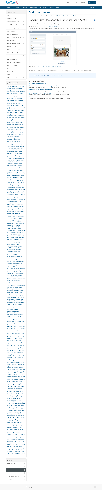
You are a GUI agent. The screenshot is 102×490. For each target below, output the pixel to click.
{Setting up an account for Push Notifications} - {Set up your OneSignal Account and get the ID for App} (15, 345)
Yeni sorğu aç (10, 479)
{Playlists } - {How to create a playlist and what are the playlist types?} (15, 290)
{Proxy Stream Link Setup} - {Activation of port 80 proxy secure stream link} (15, 294)
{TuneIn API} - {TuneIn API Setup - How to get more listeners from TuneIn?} (15, 424)
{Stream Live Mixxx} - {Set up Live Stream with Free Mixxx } (15, 393)
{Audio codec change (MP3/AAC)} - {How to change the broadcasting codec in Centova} (16, 117)
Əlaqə (57, 7)
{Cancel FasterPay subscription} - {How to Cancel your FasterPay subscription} (16, 149)
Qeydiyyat (82, 2)
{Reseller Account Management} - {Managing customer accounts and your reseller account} (15, 312)
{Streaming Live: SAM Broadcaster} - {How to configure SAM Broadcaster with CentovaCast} (15, 410)
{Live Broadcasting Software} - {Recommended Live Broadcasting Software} (15, 249)
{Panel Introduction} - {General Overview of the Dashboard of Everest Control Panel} (15, 271)
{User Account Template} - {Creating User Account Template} (16, 436)
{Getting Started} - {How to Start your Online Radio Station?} (15, 228)
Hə (54, 76)
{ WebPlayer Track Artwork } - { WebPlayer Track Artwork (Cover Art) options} (16, 93)
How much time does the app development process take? (44, 86)
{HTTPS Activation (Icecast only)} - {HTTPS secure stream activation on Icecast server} (16, 241)
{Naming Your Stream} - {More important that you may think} (16, 268)
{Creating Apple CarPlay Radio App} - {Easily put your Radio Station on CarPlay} (16, 182)
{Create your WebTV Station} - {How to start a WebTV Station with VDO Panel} (16, 175)
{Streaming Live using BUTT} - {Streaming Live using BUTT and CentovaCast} (14, 400)
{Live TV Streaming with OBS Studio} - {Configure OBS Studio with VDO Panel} (16, 253)
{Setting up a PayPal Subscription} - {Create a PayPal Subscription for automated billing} (14, 340)
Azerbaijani (69, 2)
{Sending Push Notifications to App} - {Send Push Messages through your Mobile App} (15, 323)
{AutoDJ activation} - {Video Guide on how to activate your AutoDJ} (15, 124)
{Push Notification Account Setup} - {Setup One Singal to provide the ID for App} (15, 297)
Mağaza (17, 7)
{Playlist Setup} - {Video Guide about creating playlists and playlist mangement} (16, 287)
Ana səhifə (10, 7)
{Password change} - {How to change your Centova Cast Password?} (15, 275)
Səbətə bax (92, 3)
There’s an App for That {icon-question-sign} (41, 89)
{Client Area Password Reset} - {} (14, 167)
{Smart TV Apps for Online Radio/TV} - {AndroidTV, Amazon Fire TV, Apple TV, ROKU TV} (16, 372)
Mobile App (53, 15)
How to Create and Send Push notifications (49, 66)
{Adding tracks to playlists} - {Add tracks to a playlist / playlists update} (15, 96)
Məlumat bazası (33, 7)
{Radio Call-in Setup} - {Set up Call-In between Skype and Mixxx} (15, 301)
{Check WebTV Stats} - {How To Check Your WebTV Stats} (15, 161)
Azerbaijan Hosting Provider (35, 15)
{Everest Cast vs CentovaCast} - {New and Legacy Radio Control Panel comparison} (15, 206)
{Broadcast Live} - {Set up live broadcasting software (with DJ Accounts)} (15, 143)
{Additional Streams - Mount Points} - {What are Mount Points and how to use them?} (15, 100)
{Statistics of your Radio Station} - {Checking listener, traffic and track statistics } (15, 383)
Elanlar (25, 7)
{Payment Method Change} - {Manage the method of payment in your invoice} (16, 278)
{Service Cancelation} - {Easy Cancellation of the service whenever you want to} (16, 331)
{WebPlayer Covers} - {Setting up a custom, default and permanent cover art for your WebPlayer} (16, 446)
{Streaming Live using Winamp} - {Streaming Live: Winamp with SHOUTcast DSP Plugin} (16, 403)
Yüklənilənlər (10, 473)
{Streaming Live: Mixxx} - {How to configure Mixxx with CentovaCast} (16, 407)
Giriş (77, 2)
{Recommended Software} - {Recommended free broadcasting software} (15, 304)
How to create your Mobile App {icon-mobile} (41, 93)
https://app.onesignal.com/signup (78, 24)
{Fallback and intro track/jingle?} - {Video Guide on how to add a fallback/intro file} (16, 213)
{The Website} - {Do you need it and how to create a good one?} (15, 420)
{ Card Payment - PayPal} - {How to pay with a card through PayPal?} (15, 90)
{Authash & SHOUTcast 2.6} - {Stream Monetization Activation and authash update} (16, 120)
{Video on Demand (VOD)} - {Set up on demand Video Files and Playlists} (15, 439)
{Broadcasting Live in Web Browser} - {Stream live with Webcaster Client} (15, 146)
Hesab (92, 7)
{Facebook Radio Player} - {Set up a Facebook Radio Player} (16, 209)
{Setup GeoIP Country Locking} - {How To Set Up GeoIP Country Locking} (16, 348)
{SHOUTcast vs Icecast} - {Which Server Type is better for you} (15, 364)
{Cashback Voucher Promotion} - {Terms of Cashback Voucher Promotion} (14, 153)
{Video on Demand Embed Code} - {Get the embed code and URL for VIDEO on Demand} (16, 443)
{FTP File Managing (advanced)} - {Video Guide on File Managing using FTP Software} (16, 220)
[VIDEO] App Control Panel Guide (38, 83)
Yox (60, 76)
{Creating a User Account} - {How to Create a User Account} (14, 179)
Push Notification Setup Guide (50, 26)
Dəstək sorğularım (12, 463)
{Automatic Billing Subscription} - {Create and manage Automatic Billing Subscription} (16, 139)
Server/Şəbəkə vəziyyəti (47, 7)
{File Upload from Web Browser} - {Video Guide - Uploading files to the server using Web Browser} (16, 216)
